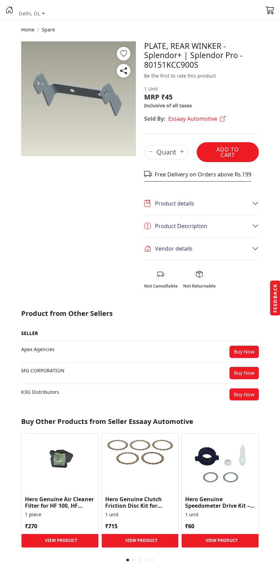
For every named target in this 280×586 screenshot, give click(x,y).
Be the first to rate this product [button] (180, 75)
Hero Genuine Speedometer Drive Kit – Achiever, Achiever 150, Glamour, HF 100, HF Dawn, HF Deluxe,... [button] (217, 502)
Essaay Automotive (192, 118)
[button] (9, 10)
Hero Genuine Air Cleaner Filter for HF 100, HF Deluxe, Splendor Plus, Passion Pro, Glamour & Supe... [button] (59, 502)
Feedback (275, 298)
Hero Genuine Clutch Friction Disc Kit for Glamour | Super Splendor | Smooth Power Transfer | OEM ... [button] (138, 502)
